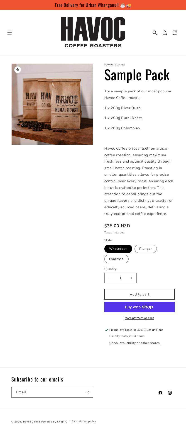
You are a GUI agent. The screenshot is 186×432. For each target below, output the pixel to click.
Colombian (130, 128)
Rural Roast (131, 117)
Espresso (116, 259)
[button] (10, 33)
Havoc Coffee (31, 421)
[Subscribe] (88, 392)
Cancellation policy (84, 421)
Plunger (145, 249)
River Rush (130, 108)
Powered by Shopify (54, 421)
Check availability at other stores (134, 343)
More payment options (139, 318)
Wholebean (118, 249)
